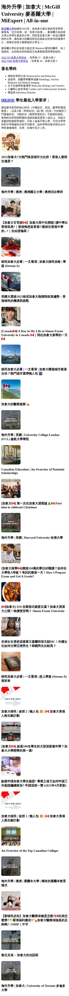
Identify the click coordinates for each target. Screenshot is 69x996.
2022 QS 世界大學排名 (13, 57)
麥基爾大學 (7, 28)
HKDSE (8, 100)
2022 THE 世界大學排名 (14, 61)
